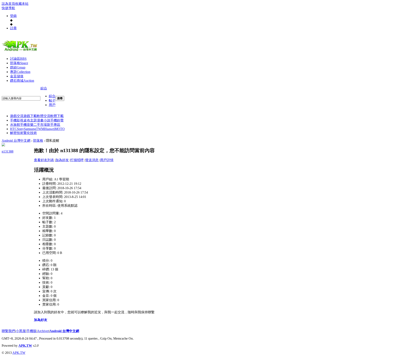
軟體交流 (43, 116)
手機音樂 (27, 124)
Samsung (30, 129)
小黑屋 (21, 331)
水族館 (15, 124)
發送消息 (92, 160)
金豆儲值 (16, 76)
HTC (13, 129)
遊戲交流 (16, 116)
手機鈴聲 (57, 120)
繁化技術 (30, 133)
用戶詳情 (106, 160)
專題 (20, 72)
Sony (20, 129)
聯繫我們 (8, 331)
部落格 (19, 63)
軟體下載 (57, 116)
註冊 (13, 28)
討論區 (18, 58)
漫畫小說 (43, 120)
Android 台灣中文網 (16, 140)
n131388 (7, 151)
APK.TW (25, 345)
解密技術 (16, 133)
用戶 (52, 105)
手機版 (31, 331)
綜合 (43, 88)
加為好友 (62, 160)
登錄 (13, 16)
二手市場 (40, 124)
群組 (17, 67)
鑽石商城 (22, 80)
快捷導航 (8, 8)
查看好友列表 (44, 160)
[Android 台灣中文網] (20, 51)
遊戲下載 (30, 116)
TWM (40, 129)
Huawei (49, 129)
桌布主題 (30, 120)
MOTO (60, 129)
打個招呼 (77, 160)
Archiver (43, 331)
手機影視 (16, 120)
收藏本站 (21, 3)
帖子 (52, 100)
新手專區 (53, 124)
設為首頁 (8, 3)
